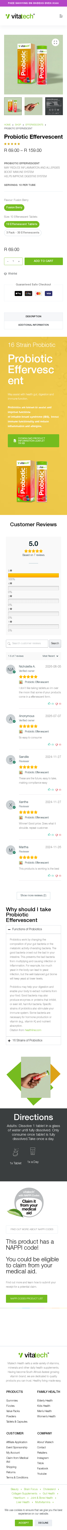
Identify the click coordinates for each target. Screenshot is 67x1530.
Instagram (43, 1458)
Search (55, 643)
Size (20, 217)
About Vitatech (45, 1442)
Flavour (16, 200)
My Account (13, 1453)
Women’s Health (46, 1416)
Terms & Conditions (17, 1478)
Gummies (12, 1401)
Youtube (42, 1474)
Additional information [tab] (33, 325)
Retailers (42, 1453)
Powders (11, 1416)
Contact (41, 1447)
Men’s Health (44, 1411)
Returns (10, 1472)
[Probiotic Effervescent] (21, 682)
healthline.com (33, 1030)
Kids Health (43, 1406)
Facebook (42, 1469)
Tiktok (40, 1463)
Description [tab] (33, 317)
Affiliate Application (16, 1442)
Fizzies (10, 1406)
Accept (24, 1523)
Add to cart (43, 261)
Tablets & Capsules (16, 1422)
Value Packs (13, 1411)
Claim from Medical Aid (17, 1460)
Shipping (11, 1467)
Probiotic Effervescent (37, 682)
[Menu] (61, 16)
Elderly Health (45, 1401)
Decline (43, 1523)
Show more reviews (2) (33, 895)
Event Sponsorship (16, 1447)
